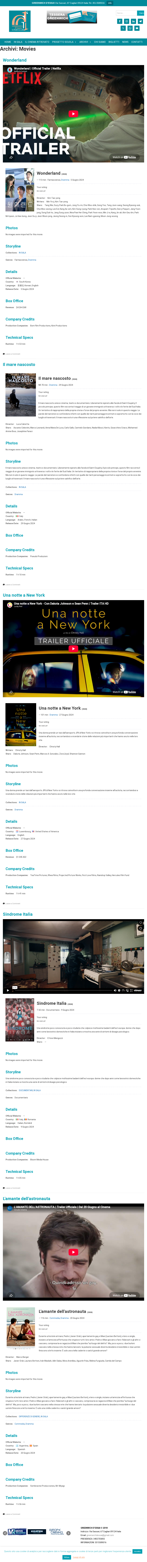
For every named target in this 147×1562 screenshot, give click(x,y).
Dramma (65, 180)
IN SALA (18, 42)
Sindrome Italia (18, 914)
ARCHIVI (83, 42)
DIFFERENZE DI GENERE (29, 1416)
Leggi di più (79, 1557)
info (110, 3)
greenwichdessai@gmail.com (100, 1535)
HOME (7, 42)
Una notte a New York (24, 595)
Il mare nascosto (19, 364)
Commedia (55, 1318)
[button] (51, 17)
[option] (17, 1531)
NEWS (125, 42)
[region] (72, 17)
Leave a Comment (12, 354)
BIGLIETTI (114, 42)
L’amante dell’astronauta (26, 1198)
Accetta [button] (137, 1551)
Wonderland (15, 60)
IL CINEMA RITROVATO (37, 42)
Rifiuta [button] (66, 1557)
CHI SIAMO (100, 42)
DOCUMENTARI (26, 1090)
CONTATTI (137, 42)
